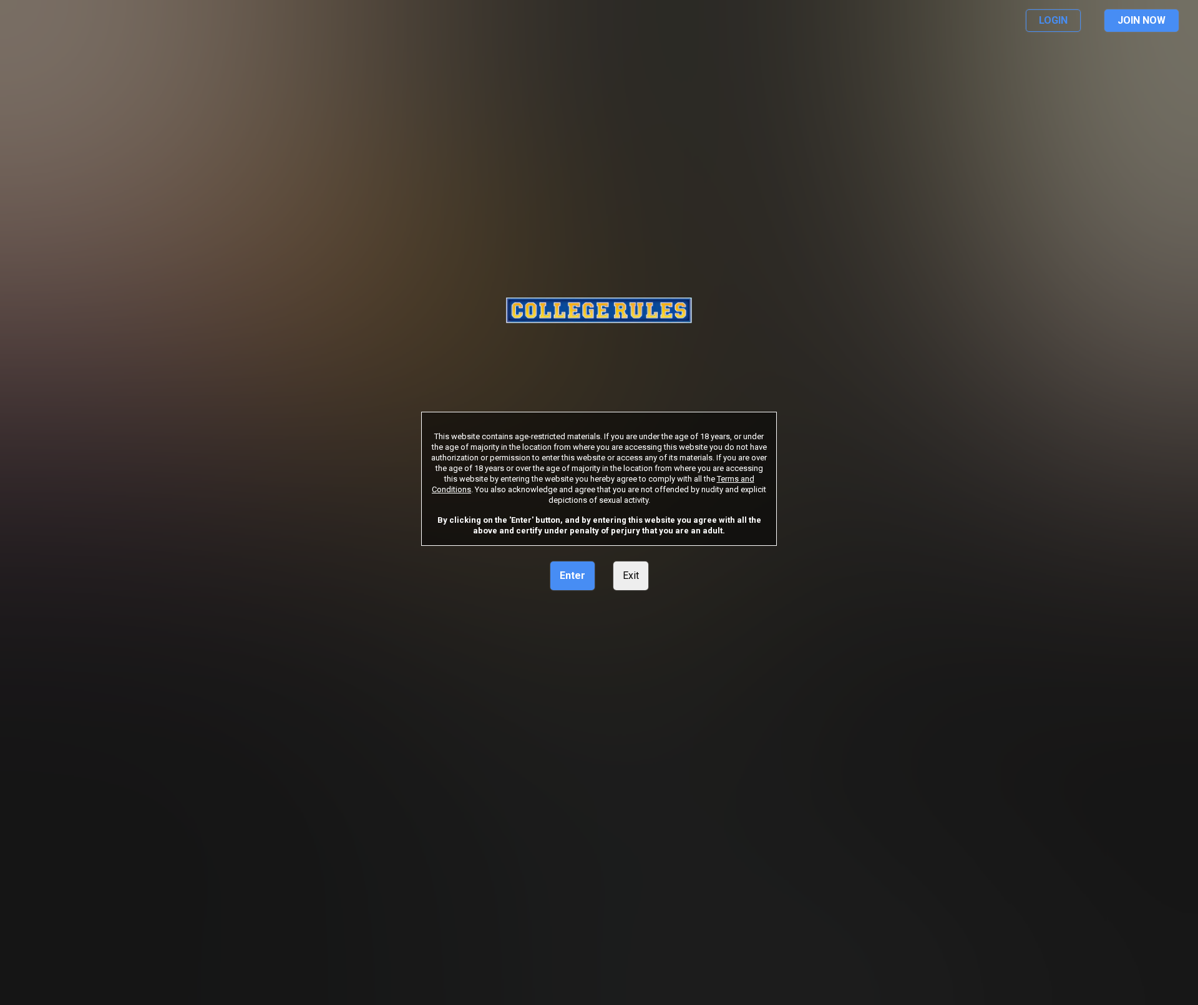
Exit (631, 575)
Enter (572, 575)
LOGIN (1053, 20)
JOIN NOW (1142, 20)
